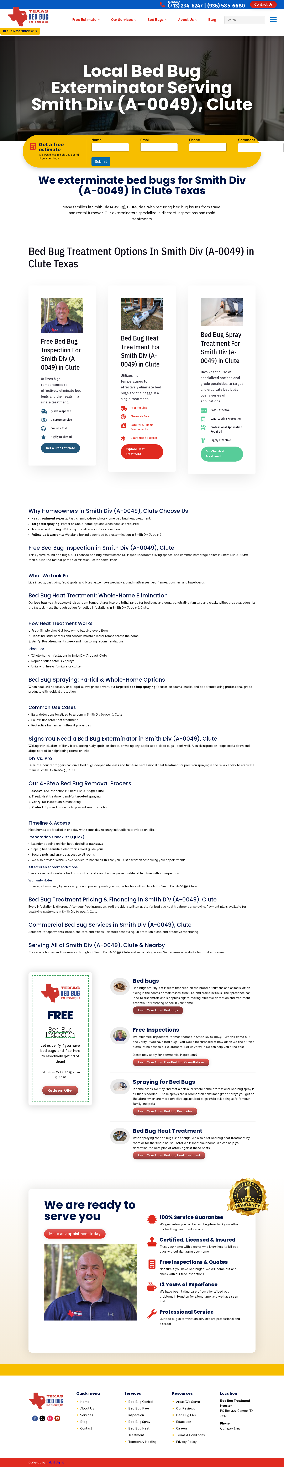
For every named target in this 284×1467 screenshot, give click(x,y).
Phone (194, 140)
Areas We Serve (188, 1402)
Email (146, 140)
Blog (212, 20)
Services (86, 1415)
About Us (186, 20)
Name (97, 140)
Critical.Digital (55, 1462)
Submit (101, 161)
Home (84, 1402)
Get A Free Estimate (60, 448)
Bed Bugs (155, 20)
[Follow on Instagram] (50, 1418)
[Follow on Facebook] (35, 1418)
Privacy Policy (186, 1442)
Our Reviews (185, 1408)
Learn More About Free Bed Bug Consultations (171, 1062)
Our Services (122, 20)
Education (183, 1422)
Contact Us (263, 4)
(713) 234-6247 (185, 6)
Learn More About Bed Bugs (158, 1010)
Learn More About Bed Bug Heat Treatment (169, 1155)
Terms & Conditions (190, 1435)
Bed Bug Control (140, 1402)
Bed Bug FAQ (186, 1415)
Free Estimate (84, 20)
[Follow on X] (42, 1418)
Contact (86, 1428)
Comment (246, 140)
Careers (182, 1428)
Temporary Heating (142, 1442)
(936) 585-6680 (226, 6)
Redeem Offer (60, 1090)
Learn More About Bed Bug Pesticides (165, 1111)
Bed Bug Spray (139, 1422)
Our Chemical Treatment (215, 453)
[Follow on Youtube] (57, 1418)
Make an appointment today (74, 1234)
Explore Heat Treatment (135, 451)
